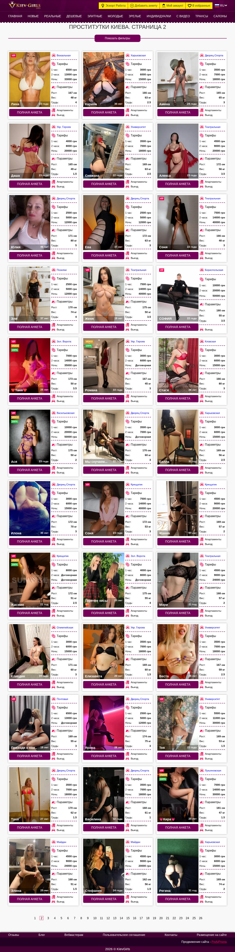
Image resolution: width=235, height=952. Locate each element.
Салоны (220, 16)
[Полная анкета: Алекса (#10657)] (177, 151)
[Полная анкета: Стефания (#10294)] (103, 866)
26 (200, 918)
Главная (15, 16)
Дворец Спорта (214, 55)
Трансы (201, 16)
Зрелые (135, 16)
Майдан (61, 842)
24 (187, 918)
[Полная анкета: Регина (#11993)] (177, 866)
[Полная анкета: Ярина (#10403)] (103, 723)
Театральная (212, 126)
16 (134, 918)
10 (94, 918)
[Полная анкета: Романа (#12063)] (103, 365)
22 (174, 918)
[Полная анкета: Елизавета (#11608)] (103, 651)
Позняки (62, 269)
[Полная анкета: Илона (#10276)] (29, 508)
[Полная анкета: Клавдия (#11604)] (29, 651)
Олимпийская (65, 627)
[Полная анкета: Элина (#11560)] (29, 866)
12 (108, 918)
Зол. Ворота (64, 341)
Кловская (210, 341)
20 (160, 918)
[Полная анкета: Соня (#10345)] (103, 508)
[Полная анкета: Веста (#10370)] (177, 651)
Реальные (52, 16)
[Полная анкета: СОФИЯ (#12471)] (177, 294)
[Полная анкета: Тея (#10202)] (177, 723)
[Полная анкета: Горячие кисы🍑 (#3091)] (103, 580)
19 (154, 918)
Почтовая (62, 698)
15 (127, 918)
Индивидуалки (159, 16)
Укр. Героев (64, 126)
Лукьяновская (213, 770)
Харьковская (138, 55)
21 (167, 918)
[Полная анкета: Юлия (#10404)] (29, 222)
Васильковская (66, 412)
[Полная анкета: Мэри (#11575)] (177, 580)
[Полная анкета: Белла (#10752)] (177, 437)
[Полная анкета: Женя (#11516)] (103, 294)
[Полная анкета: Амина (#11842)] (177, 79)
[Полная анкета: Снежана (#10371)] (103, 151)
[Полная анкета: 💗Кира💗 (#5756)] (177, 794)
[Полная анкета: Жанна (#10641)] (177, 508)
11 (101, 918)
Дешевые (74, 16)
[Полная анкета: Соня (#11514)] (177, 222)
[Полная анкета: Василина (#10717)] (103, 794)
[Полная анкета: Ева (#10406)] (103, 222)
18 (147, 918)
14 (121, 918)
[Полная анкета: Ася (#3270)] (29, 437)
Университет (138, 126)
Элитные (94, 16)
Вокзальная (64, 55)
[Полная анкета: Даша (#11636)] (29, 151)
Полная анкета (29, 112)
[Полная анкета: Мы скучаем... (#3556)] (103, 437)
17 (141, 918)
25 (194, 918)
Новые (33, 16)
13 (114, 918)
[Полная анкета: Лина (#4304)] (29, 79)
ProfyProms (219, 941)
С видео (183, 16)
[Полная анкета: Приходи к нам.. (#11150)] (29, 723)
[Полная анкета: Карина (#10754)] (103, 79)
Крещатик (136, 484)
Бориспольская (214, 269)
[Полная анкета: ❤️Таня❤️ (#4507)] (29, 365)
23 (180, 918)
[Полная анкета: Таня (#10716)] (29, 794)
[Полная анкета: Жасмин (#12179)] (29, 580)
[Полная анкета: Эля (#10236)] (29, 294)
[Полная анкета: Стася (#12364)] (177, 365)
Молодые (115, 16)
